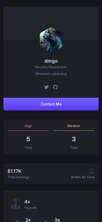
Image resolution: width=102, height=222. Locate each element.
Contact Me (51, 104)
